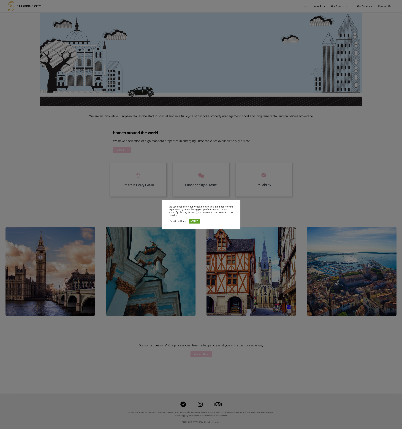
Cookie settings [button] (178, 221)
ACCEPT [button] (194, 221)
